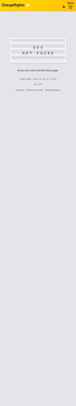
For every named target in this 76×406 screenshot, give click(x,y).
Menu (70, 3)
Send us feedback (52, 90)
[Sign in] (63, 6)
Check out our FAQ (34, 90)
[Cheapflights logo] (13, 5)
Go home (20, 90)
